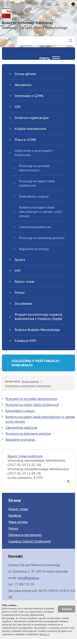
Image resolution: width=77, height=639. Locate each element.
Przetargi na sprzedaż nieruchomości (34, 168)
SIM (17, 270)
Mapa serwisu (18, 522)
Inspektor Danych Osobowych (29, 541)
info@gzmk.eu (28, 578)
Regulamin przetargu (34, 249)
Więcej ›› (44, 634)
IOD (18, 106)
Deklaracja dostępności (25, 535)
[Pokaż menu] (49, 59)
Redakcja (14, 515)
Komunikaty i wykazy (34, 196)
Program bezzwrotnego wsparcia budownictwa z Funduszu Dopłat (38, 316)
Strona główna (25, 74)
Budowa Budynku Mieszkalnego (37, 329)
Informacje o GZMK (29, 96)
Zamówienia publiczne (35, 227)
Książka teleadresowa (30, 128)
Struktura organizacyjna (32, 117)
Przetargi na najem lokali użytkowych (37, 183)
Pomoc (20, 292)
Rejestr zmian (24, 281)
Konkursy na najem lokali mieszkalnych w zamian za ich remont (40, 211)
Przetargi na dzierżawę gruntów (42, 238)
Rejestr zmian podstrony (25, 456)
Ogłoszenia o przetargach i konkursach (34, 152)
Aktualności (23, 85)
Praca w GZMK (25, 139)
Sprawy (20, 259)
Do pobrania (23, 303)
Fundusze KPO (25, 340)
